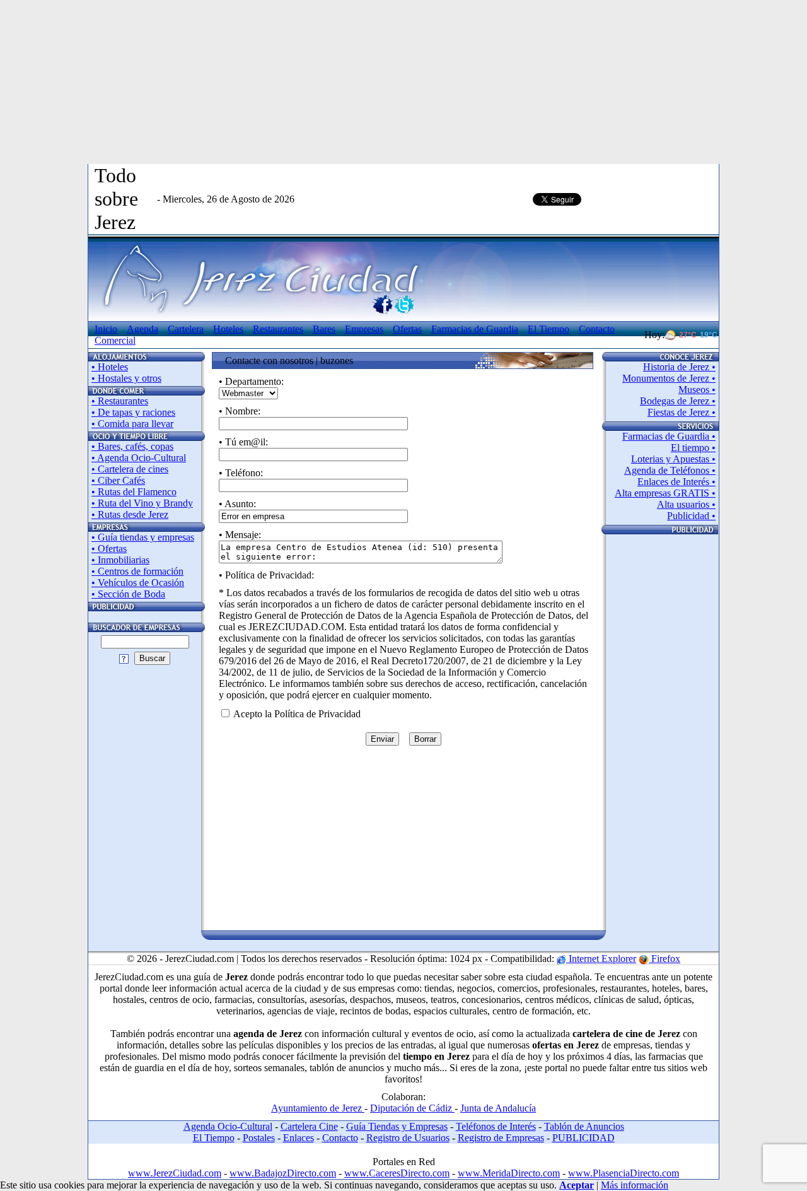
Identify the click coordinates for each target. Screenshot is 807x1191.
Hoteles (228, 329)
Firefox (664, 958)
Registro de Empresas (501, 1137)
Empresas (364, 329)
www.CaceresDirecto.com (397, 1173)
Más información (634, 1185)
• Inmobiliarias (120, 559)
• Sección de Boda (128, 594)
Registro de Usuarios (408, 1137)
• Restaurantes (119, 401)
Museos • (697, 389)
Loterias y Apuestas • (673, 459)
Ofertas (407, 329)
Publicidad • (691, 515)
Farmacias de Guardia (474, 329)
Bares (324, 329)
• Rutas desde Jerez (129, 514)
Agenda (142, 329)
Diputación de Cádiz (412, 1108)
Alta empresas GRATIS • (665, 493)
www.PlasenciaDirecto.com (623, 1173)
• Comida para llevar (132, 423)
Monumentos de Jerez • (669, 378)
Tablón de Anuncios (584, 1126)
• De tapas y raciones (133, 412)
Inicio (106, 329)
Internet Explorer (601, 958)
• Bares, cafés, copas (132, 446)
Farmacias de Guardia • (669, 436)
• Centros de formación (137, 571)
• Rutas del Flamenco (134, 491)
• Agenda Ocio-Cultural (138, 457)
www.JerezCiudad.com (174, 1173)
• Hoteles (109, 366)
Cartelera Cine (309, 1126)
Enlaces (298, 1137)
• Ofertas (109, 548)
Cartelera (186, 329)
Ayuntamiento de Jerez (317, 1108)
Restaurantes (278, 329)
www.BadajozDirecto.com (282, 1173)
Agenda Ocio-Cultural (227, 1126)
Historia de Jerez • (679, 366)
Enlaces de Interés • (676, 481)
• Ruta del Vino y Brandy (142, 503)
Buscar (152, 658)
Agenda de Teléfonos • (670, 470)
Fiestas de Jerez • (681, 412)
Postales (259, 1137)
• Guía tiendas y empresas (142, 537)
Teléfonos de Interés (496, 1126)
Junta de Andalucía (498, 1108)
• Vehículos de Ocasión (137, 582)
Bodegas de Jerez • (678, 401)
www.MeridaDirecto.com (509, 1173)
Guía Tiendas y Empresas (397, 1126)
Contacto (340, 1137)
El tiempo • (693, 447)
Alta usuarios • (686, 504)
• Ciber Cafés (118, 480)
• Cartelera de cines (129, 469)
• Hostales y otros (126, 378)
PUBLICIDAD (583, 1137)
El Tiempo (548, 329)
